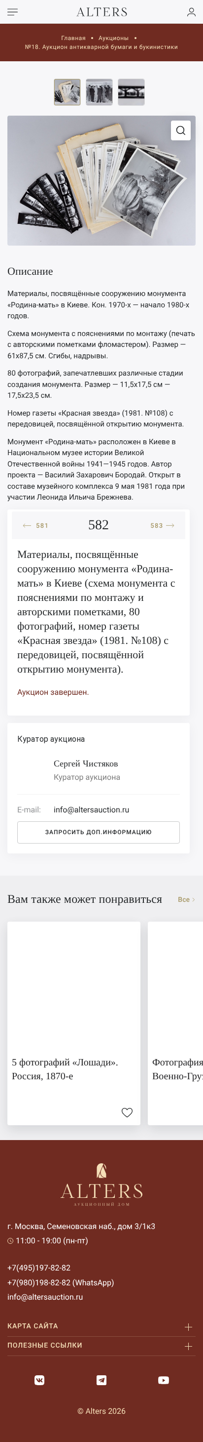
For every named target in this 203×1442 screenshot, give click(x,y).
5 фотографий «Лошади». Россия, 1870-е (65, 1069)
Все (184, 900)
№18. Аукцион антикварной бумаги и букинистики (101, 46)
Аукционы (114, 38)
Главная (73, 38)
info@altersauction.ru (45, 1297)
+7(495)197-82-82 (38, 1267)
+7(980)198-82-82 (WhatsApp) (60, 1282)
